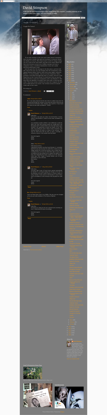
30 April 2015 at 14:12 (35, 192)
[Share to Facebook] (51, 91)
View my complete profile (73, 358)
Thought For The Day (74, 156)
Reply (28, 107)
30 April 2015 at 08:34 (36, 98)
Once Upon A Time (74, 137)
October (72, 86)
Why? (70, 251)
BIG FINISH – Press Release (74, 169)
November (72, 84)
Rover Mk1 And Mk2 (74, 271)
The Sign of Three (73, 257)
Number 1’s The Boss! (75, 117)
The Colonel (72, 173)
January (72, 324)
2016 (70, 78)
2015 (70, 80)
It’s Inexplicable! (73, 149)
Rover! (71, 175)
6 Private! (71, 275)
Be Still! (71, 241)
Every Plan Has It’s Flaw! (75, 102)
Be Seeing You (73, 171)
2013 (70, 328)
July (71, 92)
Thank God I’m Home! (74, 289)
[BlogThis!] (49, 91)
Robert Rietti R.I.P (73, 190)
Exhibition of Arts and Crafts (76, 161)
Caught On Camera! (74, 107)
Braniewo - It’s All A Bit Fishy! (76, 226)
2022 (70, 66)
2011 (70, 332)
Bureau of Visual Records (75, 119)
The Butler (72, 285)
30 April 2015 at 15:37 (47, 113)
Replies (31, 110)
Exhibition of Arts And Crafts (76, 111)
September (73, 88)
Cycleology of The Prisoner (76, 113)
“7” (70, 211)
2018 (70, 74)
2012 (70, 330)
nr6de (28, 98)
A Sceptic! (71, 192)
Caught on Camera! (74, 296)
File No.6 (71, 265)
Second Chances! (73, 309)
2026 (70, 64)
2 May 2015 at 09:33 (47, 166)
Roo (28, 192)
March (71, 320)
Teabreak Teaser (73, 141)
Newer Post (27, 246)
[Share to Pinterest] (53, 91)
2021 (70, 68)
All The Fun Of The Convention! (74, 188)
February (72, 322)
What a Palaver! (73, 249)
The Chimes (72, 194)
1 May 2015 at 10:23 (39, 143)
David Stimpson (35, 7)
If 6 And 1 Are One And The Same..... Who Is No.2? (76, 216)
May (71, 97)
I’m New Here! (73, 128)
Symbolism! (72, 135)
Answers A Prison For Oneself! (74, 282)
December (72, 82)
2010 (70, 334)
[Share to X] (50, 91)
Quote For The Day (74, 105)
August (72, 90)
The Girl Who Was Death (75, 253)
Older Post (59, 246)
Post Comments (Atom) (36, 249)
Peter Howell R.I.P (73, 139)
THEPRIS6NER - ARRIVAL (76, 185)
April (71, 99)
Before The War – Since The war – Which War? (76, 182)
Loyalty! (71, 315)
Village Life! (72, 115)
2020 (70, 70)
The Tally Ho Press (74, 126)
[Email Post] (44, 91)
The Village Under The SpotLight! (75, 220)
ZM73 (70, 277)
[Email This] (47, 91)
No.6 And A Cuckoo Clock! (75, 109)
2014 (70, 326)
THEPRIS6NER (73, 130)
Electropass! (72, 100)
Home (44, 246)
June (71, 94)
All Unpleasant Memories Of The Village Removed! (76, 237)
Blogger (62, 411)
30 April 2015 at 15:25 (47, 204)
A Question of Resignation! (76, 230)
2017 (70, 76)
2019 (70, 72)
